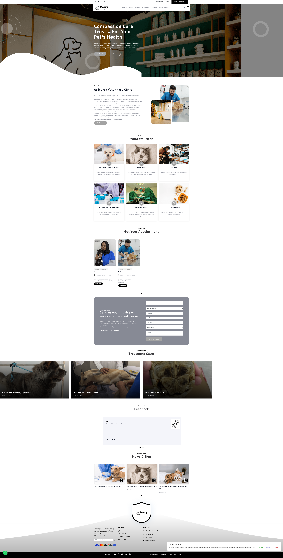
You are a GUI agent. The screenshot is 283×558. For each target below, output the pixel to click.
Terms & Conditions (124, 536)
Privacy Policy (123, 539)
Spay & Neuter (141, 168)
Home (125, 7)
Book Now (98, 283)
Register (161, 1)
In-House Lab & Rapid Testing (109, 207)
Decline (276, 547)
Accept (261, 547)
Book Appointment (179, 1)
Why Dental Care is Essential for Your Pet (172, 486)
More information (251, 547)
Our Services (100, 122)
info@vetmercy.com (150, 540)
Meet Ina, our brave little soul (86, 393)
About (161, 7)
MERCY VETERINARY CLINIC (173, 554)
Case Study (154, 7)
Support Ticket (123, 533)
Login (156, 1)
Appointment (145, 7)
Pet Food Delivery (174, 207)
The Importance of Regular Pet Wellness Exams (109, 486)
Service (131, 7)
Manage (268, 547)
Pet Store (174, 168)
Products (137, 7)
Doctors (97, 241)
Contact (166, 7)
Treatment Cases (6, 395)
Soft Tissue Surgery (141, 207)
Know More (97, 490)
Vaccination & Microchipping (109, 168)
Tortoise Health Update (154, 393)
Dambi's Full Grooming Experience (16, 393)
